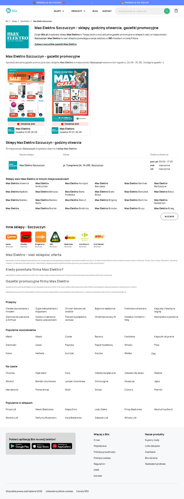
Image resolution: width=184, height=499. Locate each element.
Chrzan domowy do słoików (75, 310)
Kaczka (99, 353)
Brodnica (77, 208)
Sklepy (14, 21)
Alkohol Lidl (12, 417)
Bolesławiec (12, 210)
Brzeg (164, 208)
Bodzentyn (160, 201)
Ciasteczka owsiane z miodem (17, 310)
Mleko (9, 336)
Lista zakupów (152, 445)
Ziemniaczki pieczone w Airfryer (17, 318)
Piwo (156, 344)
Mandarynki (12, 389)
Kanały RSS (82, 491)
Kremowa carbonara (135, 308)
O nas (97, 440)
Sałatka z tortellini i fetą (134, 318)
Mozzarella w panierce (166, 316)
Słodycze (129, 381)
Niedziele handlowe (155, 463)
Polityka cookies (102, 458)
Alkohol (10, 381)
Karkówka (129, 336)
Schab (98, 389)
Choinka (10, 373)
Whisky (128, 344)
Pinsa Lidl (11, 409)
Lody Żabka (101, 409)
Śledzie (158, 373)
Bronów (106, 208)
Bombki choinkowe (46, 381)
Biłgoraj (106, 200)
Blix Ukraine (151, 458)
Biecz (164, 191)
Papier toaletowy (104, 344)
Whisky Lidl (130, 417)
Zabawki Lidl (101, 417)
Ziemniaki (11, 344)
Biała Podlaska (74, 193)
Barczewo (101, 185)
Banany (99, 336)
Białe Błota (104, 193)
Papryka (69, 344)
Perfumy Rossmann (46, 417)
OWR (96, 470)
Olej (153, 353)
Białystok (136, 191)
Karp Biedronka (73, 417)
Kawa (9, 353)
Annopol (76, 183)
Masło (39, 336)
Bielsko (16, 200)
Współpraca (100, 445)
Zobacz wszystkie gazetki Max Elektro (55, 44)
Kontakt (107, 11)
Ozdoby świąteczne (105, 373)
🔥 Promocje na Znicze (135, 2)
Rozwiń (169, 216)
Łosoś (39, 344)
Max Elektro (25, 21)
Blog (95, 11)
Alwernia (17, 183)
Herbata (40, 353)
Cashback (150, 452)
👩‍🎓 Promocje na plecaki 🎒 (49, 2)
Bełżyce (47, 191)
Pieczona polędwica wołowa (75, 318)
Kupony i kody (152, 440)
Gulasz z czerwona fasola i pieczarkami (46, 318)
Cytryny (128, 389)
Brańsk (46, 208)
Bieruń (75, 200)
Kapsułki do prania (164, 336)
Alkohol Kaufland (163, 409)
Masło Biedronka (44, 409)
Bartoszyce (160, 185)
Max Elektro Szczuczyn (42, 21)
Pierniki (158, 389)
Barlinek (135, 183)
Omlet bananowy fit (105, 316)
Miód (67, 389)
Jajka (157, 381)
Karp (67, 373)
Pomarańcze (42, 389)
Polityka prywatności (104, 452)
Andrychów (42, 185)
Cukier (68, 336)
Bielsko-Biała (47, 201)
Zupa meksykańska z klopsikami (47, 310)
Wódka (128, 353)
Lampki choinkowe (75, 381)
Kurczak (69, 353)
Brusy (134, 208)
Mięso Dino (71, 409)
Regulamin (99, 463)
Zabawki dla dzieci (134, 373)
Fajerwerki (41, 373)
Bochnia (135, 200)
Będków (17, 191)
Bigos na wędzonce (105, 308)
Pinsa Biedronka (133, 409)
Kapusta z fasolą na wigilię (164, 310)
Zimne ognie (101, 381)
